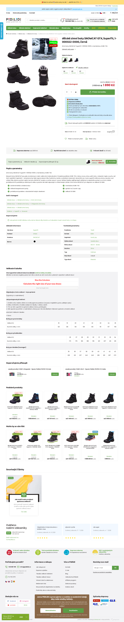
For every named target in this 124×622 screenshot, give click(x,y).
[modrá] (76, 60)
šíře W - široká (95, 245)
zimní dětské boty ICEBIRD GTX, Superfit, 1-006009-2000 (52, 447)
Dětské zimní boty (32, 34)
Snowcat (24, 211)
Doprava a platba (41, 570)
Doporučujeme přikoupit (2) (48, 162)
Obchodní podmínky (20, 13)
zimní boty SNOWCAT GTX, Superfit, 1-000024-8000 (15, 407)
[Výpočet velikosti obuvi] (42, 284)
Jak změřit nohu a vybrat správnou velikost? (24, 500)
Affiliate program (70, 580)
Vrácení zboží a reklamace (44, 580)
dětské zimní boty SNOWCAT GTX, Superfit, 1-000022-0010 (52, 408)
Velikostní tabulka (29, 162)
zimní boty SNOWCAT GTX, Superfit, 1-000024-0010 (109, 407)
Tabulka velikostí (83, 68)
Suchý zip (94, 237)
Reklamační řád (41, 584)
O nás (8, 13)
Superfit (16, 211)
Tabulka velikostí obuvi (43, 577)
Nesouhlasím (50, 610)
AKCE (93, 28)
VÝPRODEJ (101, 28)
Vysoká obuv (95, 241)
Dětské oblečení (24, 28)
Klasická (93, 259)
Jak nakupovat (40, 567)
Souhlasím (73, 610)
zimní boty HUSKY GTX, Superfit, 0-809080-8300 (34, 446)
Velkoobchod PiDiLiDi (71, 577)
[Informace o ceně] (101, 85)
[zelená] (70, 60)
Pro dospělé (77, 28)
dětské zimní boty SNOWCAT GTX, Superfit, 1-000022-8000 (33, 408)
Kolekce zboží (69, 587)
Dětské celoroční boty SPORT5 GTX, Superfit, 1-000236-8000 (90, 447)
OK (115, 568)
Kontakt (32, 13)
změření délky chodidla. (43, 273)
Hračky (86, 28)
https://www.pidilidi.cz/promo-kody (79, 117)
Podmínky (115, 6)
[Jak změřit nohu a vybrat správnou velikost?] (24, 488)
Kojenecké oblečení (40, 28)
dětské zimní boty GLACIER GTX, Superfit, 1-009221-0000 (71, 408)
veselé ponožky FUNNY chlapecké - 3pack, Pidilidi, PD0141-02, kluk (29, 369)
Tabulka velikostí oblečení (44, 574)
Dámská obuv (54, 28)
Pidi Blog (11, 478)
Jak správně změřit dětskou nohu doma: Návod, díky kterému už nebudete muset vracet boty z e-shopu (43, 220)
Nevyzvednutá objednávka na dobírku (48, 587)
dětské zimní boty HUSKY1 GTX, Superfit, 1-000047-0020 (15, 447)
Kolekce (9, 211)
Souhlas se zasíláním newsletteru (102, 572)
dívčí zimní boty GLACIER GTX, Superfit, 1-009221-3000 (71, 447)
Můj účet (115, 13)
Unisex (35, 234)
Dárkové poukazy (70, 584)
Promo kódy (112, 28)
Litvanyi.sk (97, 619)
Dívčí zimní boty (36, 200)
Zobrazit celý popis (68, 49)
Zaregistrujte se (77, 9)
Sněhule (93, 252)
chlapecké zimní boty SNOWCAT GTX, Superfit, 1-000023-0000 (109, 447)
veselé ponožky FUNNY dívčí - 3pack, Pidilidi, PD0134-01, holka (85, 369)
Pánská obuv (66, 28)
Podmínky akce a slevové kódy (46, 590)
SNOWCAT (36, 237)
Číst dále (24, 512)
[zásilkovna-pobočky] (97, 601)
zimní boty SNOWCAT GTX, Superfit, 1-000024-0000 (90, 407)
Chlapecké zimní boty (38, 204)
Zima (92, 248)
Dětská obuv (12, 28)
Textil (92, 230)
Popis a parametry (14, 162)
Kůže (92, 234)
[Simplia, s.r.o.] (115, 619)
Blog (66, 574)
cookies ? (62, 606)
